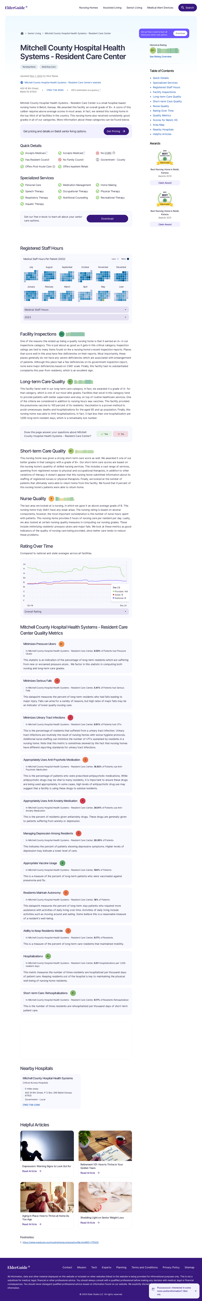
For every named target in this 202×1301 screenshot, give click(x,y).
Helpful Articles (162, 134)
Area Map (158, 124)
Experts (106, 1267)
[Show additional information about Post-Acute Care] (53, 166)
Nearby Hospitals (163, 129)
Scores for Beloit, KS (165, 120)
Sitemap (189, 1267)
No (122, 434)
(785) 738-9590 (55, 90)
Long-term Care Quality (167, 96)
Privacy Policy (171, 1267)
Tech (94, 1267)
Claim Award (165, 182)
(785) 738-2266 (31, 1104)
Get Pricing (113, 131)
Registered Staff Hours (166, 87)
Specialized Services (165, 82)
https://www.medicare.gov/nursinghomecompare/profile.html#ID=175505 (61, 1242)
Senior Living (134, 7)
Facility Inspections (164, 92)
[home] (16, 7)
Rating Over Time (163, 110)
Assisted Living (112, 7)
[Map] (76, 1040)
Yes (106, 434)
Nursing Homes (88, 7)
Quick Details (161, 78)
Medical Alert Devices (160, 7)
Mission (81, 1267)
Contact (67, 1267)
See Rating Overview (161, 56)
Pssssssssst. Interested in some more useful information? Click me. (174, 1291)
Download (180, 33)
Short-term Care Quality (167, 101)
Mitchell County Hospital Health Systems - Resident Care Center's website (63, 82)
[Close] (195, 1291)
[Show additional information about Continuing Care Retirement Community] (113, 153)
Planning (121, 1267)
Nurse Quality (161, 106)
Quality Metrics (162, 115)
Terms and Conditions (144, 1267)
